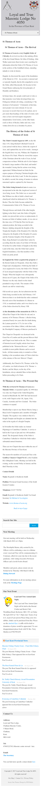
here (33, 762)
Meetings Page (16, 582)
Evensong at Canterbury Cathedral (14, 699)
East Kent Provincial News (16, 640)
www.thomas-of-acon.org (18, 503)
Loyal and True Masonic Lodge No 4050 (20, 18)
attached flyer (12, 623)
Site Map (11, 778)
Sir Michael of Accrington (19, 498)
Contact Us (19, 778)
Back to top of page (20, 508)
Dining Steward (9, 573)
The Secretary (8, 755)
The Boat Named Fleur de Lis (12, 665)
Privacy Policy (28, 778)
